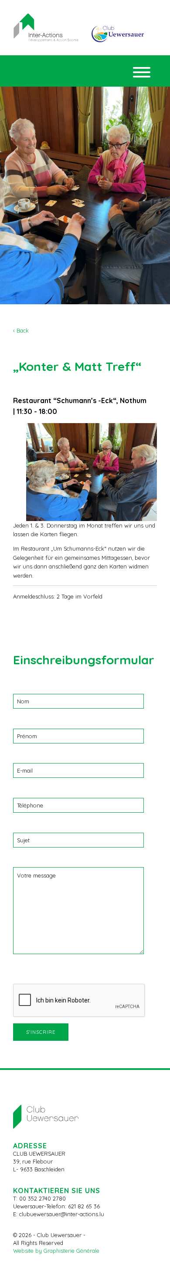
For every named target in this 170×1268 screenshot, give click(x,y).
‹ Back (21, 330)
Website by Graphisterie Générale (56, 1250)
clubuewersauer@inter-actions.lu (61, 1214)
